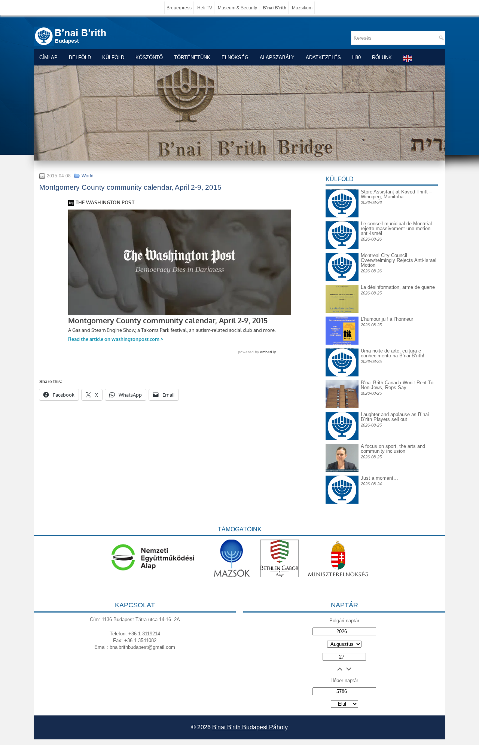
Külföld (113, 57)
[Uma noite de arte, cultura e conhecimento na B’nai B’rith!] (342, 354)
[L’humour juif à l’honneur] (342, 343)
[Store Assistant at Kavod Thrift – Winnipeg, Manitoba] (342, 189)
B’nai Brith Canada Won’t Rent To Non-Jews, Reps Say (397, 385)
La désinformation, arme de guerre (398, 287)
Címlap (48, 57)
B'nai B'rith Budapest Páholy (250, 727)
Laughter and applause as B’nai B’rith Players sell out (395, 417)
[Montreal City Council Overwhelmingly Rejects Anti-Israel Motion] (342, 259)
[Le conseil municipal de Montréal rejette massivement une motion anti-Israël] (342, 227)
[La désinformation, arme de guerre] (342, 311)
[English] (407, 58)
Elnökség (235, 57)
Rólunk (382, 57)
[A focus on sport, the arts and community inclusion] (342, 470)
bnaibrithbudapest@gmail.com (142, 647)
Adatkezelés (323, 57)
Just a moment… (379, 478)
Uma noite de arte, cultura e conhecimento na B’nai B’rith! (392, 353)
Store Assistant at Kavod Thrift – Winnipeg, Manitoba (396, 194)
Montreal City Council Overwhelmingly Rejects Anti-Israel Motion (398, 260)
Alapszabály (277, 57)
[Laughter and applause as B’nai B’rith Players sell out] (342, 412)
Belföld (80, 57)
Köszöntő (149, 57)
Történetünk (192, 57)
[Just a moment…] (342, 502)
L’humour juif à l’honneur (387, 319)
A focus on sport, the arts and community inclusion (393, 448)
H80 (356, 57)
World (88, 175)
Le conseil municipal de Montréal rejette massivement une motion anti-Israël (396, 228)
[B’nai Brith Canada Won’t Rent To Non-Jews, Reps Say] (342, 406)
